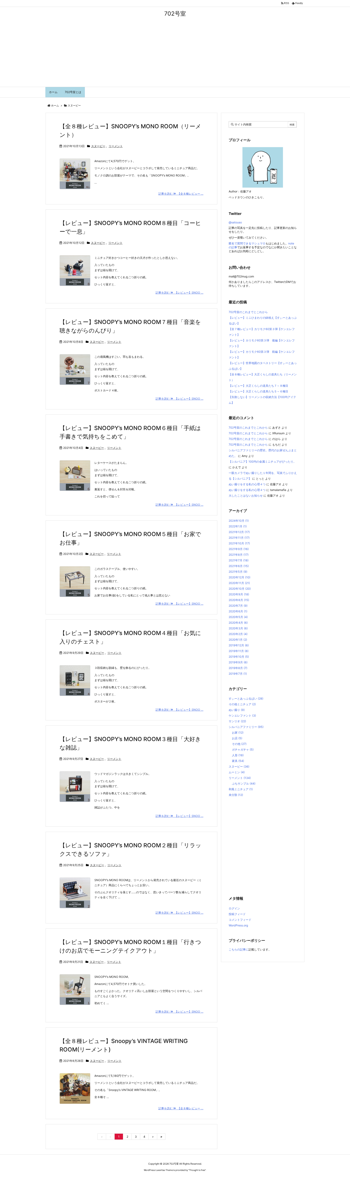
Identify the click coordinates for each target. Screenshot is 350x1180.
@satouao (235, 222)
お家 (237, 732)
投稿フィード (237, 914)
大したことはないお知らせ (246, 495)
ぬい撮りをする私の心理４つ (247, 484)
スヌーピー (98, 146)
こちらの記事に (239, 949)
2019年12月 (239, 645)
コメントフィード (240, 919)
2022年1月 (238, 526)
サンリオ (237, 721)
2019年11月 (239, 651)
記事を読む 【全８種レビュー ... (180, 193)
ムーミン (237, 772)
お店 (237, 738)
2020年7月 (238, 605)
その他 (239, 744)
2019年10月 (239, 656)
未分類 (236, 795)
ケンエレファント (242, 715)
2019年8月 (238, 668)
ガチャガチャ (243, 749)
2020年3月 (238, 628)
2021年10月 (239, 543)
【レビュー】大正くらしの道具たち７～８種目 (258, 385)
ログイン (234, 908)
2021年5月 (238, 571)
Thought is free (197, 1170)
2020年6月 (238, 611)
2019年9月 (238, 662)
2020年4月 (238, 622)
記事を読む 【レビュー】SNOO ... (179, 292)
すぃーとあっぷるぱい (246, 698)
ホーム (55, 105)
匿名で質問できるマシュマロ (247, 243)
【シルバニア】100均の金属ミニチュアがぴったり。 (262, 461)
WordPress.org (238, 925)
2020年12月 (239, 577)
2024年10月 (239, 520)
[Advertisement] (175, 56)
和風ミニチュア (241, 789)
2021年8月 (239, 554)
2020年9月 (239, 594)
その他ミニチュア (242, 704)
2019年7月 (238, 673)
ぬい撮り (237, 710)
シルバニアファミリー (246, 727)
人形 (238, 755)
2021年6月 (239, 566)
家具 (238, 761)
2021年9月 (239, 549)
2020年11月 (239, 583)
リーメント (116, 146)
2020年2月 (238, 634)
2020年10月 (240, 588)
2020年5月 (238, 617)
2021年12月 (239, 532)
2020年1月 (238, 639)
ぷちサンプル (243, 783)
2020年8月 (239, 600)
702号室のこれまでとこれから (248, 312)
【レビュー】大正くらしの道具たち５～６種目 (258, 391)
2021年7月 (239, 560)
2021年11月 (239, 537)
